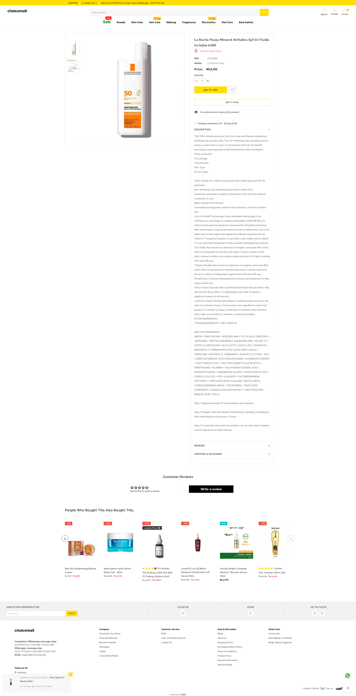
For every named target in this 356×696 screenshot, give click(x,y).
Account (334, 14)
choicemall (17, 11)
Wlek (183, 694)
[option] (133, 88)
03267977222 (97, 3)
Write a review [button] (211, 489)
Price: (198, 69)
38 (201, 112)
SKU (196, 58)
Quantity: (199, 75)
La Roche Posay (215, 63)
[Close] (70, 675)
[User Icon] (334, 10)
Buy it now (232, 102)
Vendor (198, 63)
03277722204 (137, 3)
